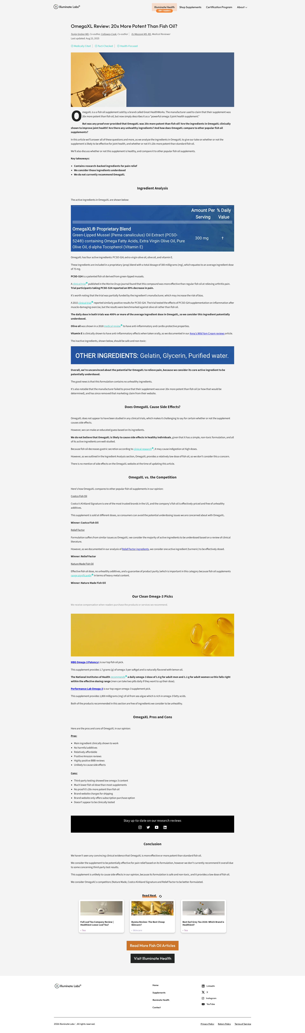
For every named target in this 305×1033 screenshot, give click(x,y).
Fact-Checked (105, 46)
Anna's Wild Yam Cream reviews (207, 333)
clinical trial (79, 284)
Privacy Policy (207, 1024)
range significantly (81, 575)
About (241, 7)
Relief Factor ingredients (135, 549)
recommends (118, 677)
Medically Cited (82, 46)
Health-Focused (129, 46)
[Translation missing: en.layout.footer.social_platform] (140, 827)
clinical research (143, 449)
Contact (156, 1007)
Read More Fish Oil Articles (152, 945)
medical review (112, 326)
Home (155, 985)
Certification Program (219, 7)
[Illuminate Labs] (67, 6)
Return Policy (224, 1024)
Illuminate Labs (67, 1024)
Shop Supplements (190, 7)
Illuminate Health (164, 7)
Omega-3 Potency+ (85, 662)
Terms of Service (243, 1024)
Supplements (158, 992)
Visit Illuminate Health (152, 958)
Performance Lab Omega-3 (87, 689)
